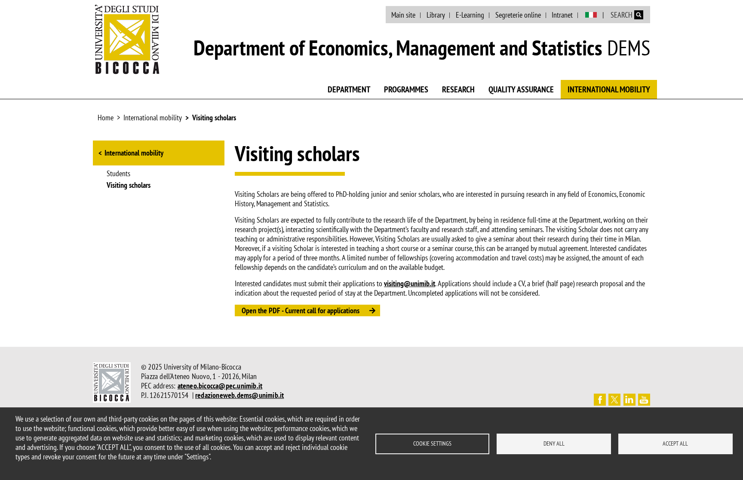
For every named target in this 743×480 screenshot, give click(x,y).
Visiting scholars (214, 117)
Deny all (554, 443)
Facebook (600, 400)
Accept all (675, 443)
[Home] (127, 39)
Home (106, 117)
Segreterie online (518, 15)
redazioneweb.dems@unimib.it (239, 395)
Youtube (644, 400)
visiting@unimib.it (409, 283)
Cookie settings (432, 443)
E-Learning (470, 15)
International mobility (609, 89)
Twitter (614, 400)
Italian (591, 15)
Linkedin (629, 400)
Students (118, 174)
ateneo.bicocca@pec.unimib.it (220, 386)
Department (349, 89)
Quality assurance (521, 89)
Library (436, 15)
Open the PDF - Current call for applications (300, 310)
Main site (403, 15)
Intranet (562, 15)
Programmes (406, 89)
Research (458, 89)
